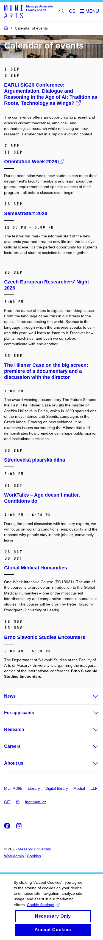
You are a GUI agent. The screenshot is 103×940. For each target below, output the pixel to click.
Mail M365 (13, 788)
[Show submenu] (90, 696)
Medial (79, 788)
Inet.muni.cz (35, 802)
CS (72, 11)
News (10, 696)
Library (34, 788)
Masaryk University (34, 849)
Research (14, 729)
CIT (7, 802)
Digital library (56, 788)
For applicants (19, 712)
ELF (94, 788)
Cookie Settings (40, 904)
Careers (12, 746)
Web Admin (14, 856)
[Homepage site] (28, 11)
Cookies (34, 856)
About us (13, 763)
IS (18, 802)
